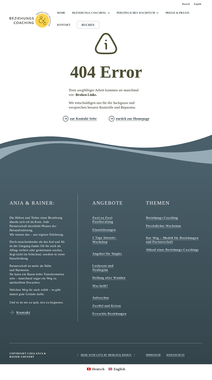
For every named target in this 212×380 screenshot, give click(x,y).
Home (61, 12)
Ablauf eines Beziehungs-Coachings (172, 249)
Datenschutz (175, 355)
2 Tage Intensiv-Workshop (104, 239)
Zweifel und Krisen (106, 305)
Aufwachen (100, 297)
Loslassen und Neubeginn (102, 267)
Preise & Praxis (177, 12)
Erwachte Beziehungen (109, 313)
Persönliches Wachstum (136, 12)
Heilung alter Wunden (108, 277)
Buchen (88, 25)
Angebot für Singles (107, 253)
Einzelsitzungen (104, 229)
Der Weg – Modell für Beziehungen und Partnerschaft (172, 239)
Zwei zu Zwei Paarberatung (102, 219)
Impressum (153, 355)
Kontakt (63, 24)
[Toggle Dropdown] (109, 13)
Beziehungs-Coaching (89, 12)
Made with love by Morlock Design (106, 355)
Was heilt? (100, 285)
